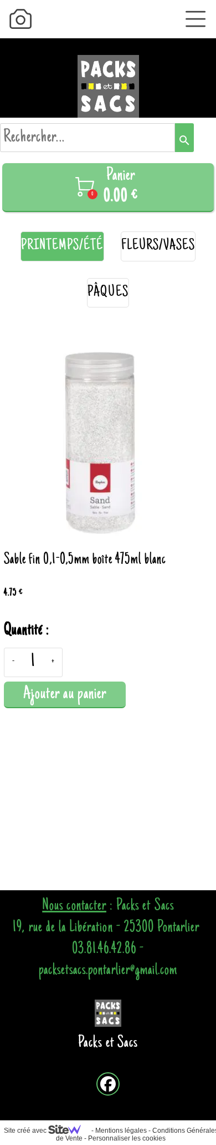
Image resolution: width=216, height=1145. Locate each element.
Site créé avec (26, 1130)
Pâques (108, 293)
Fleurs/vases (158, 246)
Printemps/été (62, 246)
